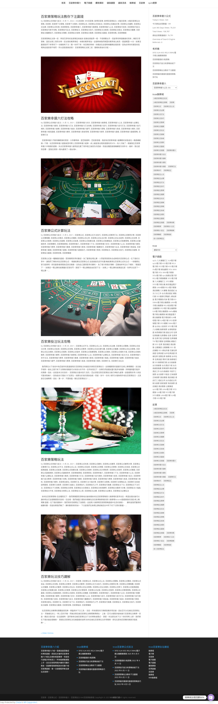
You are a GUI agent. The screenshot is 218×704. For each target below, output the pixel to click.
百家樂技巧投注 (133, 27)
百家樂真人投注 (159, 230)
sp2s (154, 260)
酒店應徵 (163, 377)
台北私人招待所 (161, 326)
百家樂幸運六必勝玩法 (101, 355)
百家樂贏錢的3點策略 (161, 59)
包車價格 (163, 335)
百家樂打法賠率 (55, 485)
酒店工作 (156, 371)
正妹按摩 (173, 374)
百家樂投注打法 (159, 182)
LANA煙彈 (161, 287)
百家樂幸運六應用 (51, 125)
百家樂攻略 (112, 33)
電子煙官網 (166, 317)
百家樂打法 (105, 361)
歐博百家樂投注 (110, 21)
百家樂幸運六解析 (63, 131)
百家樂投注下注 (118, 485)
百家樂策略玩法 (52, 459)
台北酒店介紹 (167, 365)
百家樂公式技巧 (159, 118)
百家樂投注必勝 (91, 491)
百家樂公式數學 (78, 584)
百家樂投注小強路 (133, 488)
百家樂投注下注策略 (52, 488)
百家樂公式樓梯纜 (126, 584)
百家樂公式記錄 (94, 590)
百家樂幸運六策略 (98, 128)
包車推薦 (156, 335)
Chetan (19, 702)
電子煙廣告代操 (161, 299)
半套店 (166, 374)
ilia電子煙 (156, 269)
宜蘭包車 (161, 356)
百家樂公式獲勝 (112, 349)
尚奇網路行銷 (160, 332)
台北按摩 (160, 374)
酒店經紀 (171, 290)
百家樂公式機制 (70, 238)
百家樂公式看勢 (60, 352)
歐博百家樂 (98, 21)
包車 (175, 332)
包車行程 (158, 338)
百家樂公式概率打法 (110, 235)
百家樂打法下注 (68, 602)
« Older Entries (47, 633)
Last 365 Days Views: (161, 27)
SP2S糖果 (164, 323)
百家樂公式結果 (72, 241)
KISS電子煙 (166, 263)
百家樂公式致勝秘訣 (104, 241)
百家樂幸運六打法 (66, 125)
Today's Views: (159, 20)
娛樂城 (133, 3)
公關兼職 (165, 347)
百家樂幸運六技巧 (100, 125)
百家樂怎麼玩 (64, 482)
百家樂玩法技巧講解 (55, 576)
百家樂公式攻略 (67, 349)
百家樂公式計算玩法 (55, 230)
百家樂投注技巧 (87, 30)
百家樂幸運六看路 (101, 358)
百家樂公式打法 (159, 114)
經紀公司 (169, 332)
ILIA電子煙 (172, 260)
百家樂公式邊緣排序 (62, 473)
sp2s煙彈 (152, 3)
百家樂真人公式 (169, 226)
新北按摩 (156, 383)
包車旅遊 (165, 338)
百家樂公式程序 (74, 352)
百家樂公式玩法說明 (116, 238)
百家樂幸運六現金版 (128, 247)
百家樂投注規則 (159, 214)
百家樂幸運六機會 (63, 247)
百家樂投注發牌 (74, 33)
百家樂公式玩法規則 (100, 587)
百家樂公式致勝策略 (121, 241)
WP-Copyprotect (30, 702)
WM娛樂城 (153, 677)
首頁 (63, 3)
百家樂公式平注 (82, 346)
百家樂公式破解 (58, 241)
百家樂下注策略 (58, 24)
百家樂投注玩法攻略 (55, 341)
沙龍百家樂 (122, 21)
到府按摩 (171, 383)
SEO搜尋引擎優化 (164, 296)
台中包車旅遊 (169, 353)
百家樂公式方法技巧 (93, 235)
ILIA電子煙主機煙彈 (160, 311)
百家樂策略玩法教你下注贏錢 (62, 16)
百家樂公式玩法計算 (99, 238)
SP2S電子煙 (163, 266)
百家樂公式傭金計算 (111, 24)
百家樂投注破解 (131, 250)
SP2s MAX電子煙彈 (166, 272)
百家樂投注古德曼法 (82, 488)
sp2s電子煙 (157, 263)
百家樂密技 (65, 27)
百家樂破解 (170, 230)
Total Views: (158, 31)
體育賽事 (152, 665)
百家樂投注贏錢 (100, 33)
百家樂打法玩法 (117, 361)
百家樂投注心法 (159, 174)
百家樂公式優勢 (126, 24)
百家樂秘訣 (76, 605)
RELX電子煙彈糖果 (160, 278)
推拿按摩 (163, 329)
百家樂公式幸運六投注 (52, 21)
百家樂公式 (82, 24)
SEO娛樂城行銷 (161, 362)
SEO (156, 344)
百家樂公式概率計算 (126, 235)
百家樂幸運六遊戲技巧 (76, 250)
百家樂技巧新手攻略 (49, 30)
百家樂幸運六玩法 (112, 247)
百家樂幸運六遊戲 (112, 131)
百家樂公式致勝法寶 (87, 241)
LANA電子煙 (167, 389)
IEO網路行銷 (115, 697)
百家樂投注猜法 (116, 30)
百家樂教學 (157, 226)
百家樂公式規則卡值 (119, 352)
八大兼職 (163, 290)
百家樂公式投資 (53, 349)
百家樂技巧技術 (120, 27)
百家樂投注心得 (77, 491)
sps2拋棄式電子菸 (169, 275)
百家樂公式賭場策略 (123, 590)
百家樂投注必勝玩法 (121, 491)
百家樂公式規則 (104, 352)
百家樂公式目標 (131, 238)
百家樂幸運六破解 (52, 128)
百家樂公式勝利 (95, 464)
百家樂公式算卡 (116, 587)
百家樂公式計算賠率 (100, 470)
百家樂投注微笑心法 (62, 491)
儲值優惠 (111, 3)
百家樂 (142, 3)
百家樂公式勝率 (109, 464)
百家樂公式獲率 (55, 587)
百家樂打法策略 (103, 482)
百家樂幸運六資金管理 (80, 131)
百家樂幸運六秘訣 (68, 128)
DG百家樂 (80, 21)
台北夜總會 (172, 362)
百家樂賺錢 (122, 33)
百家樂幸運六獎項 (78, 247)
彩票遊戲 (152, 668)
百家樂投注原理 (67, 488)
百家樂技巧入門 (92, 485)
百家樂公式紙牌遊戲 (131, 587)
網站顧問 (164, 269)
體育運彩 (100, 3)
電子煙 (151, 654)
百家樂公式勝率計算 (124, 464)
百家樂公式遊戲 (159, 150)
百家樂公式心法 (95, 346)
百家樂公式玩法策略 (127, 349)
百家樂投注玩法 (159, 198)
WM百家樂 (89, 21)
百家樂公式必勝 (109, 346)
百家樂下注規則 (71, 24)
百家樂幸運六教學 (48, 247)
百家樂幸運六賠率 (97, 131)
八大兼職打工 (162, 260)
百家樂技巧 (80, 485)
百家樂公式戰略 (122, 346)
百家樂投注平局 (47, 491)
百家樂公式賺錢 (129, 470)
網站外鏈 (165, 350)
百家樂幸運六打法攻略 (57, 118)
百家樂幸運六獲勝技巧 (95, 247)
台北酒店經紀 (167, 293)
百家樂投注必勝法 (105, 491)
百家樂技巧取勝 (105, 485)
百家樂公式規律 (85, 470)
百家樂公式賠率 (116, 470)
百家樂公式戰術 (125, 581)
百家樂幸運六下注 (87, 244)
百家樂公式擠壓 (97, 467)
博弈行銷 (165, 359)
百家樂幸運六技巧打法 (116, 125)
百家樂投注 (75, 30)
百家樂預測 (167, 234)
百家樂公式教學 (80, 349)
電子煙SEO (172, 299)
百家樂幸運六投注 (125, 476)
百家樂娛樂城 (62, 244)
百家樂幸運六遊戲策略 (129, 131)
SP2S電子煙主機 (159, 284)
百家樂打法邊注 (68, 485)
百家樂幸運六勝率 (52, 355)
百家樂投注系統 (159, 210)
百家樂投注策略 (159, 206)
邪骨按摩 (165, 368)
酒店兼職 (156, 290)
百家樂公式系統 (124, 467)
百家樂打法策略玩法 (118, 482)
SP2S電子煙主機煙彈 (168, 308)
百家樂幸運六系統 (113, 128)
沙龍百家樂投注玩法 (160, 98)
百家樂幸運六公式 (118, 593)
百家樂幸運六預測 (93, 250)
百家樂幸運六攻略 (59, 479)
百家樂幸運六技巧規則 (93, 476)
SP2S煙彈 (169, 281)
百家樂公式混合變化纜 (96, 349)
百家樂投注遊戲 (159, 222)
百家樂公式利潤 (53, 27)
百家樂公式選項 (68, 593)
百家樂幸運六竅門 (83, 128)
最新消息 (122, 3)
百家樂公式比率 (83, 238)
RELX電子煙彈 (170, 287)
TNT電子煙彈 (158, 341)
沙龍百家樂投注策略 (160, 102)
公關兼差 (158, 347)
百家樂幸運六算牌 (63, 361)
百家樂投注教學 (159, 190)
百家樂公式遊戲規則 (53, 593)
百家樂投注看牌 (87, 33)
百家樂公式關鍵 (82, 593)
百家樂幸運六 (75, 3)
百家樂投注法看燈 (101, 30)
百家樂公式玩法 (68, 587)
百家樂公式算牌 (110, 467)
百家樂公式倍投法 (95, 24)
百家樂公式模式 (57, 238)
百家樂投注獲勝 (129, 30)
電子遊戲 (88, 3)
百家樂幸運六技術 (110, 476)
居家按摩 (163, 383)
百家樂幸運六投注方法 (120, 355)
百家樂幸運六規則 (128, 128)
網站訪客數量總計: (160, 35)
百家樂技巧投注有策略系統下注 (91, 661)
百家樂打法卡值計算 (88, 482)
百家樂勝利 (51, 244)
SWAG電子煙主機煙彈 (161, 302)
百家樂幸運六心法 (106, 27)
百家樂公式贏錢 (159, 146)
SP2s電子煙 (157, 275)
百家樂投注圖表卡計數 (116, 488)
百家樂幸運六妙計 (83, 122)
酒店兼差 (166, 344)
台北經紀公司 (171, 380)
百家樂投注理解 (60, 33)
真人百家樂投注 (159, 238)
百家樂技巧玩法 (64, 30)
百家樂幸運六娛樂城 (90, 27)
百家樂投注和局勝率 (99, 488)
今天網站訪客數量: (160, 24)
